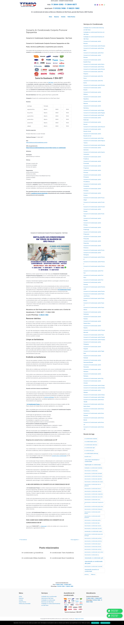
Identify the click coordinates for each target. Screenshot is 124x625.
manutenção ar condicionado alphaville (93, 478)
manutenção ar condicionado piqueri (92, 543)
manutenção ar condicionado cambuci (92, 491)
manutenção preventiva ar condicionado (92, 570)
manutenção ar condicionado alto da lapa (93, 481)
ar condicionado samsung (91, 453)
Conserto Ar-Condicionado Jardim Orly (93, 378)
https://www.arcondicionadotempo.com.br (36, 142)
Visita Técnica (22, 602)
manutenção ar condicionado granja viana (93, 506)
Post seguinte (75, 539)
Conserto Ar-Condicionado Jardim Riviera (94, 69)
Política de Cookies (105, 622)
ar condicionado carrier (91, 441)
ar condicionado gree (89, 450)
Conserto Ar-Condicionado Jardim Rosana (94, 46)
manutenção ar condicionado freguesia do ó (93, 503)
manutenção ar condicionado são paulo (94, 562)
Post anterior (23, 539)
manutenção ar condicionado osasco (93, 531)
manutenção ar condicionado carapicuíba (93, 494)
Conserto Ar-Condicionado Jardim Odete (94, 397)
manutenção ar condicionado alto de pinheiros (92, 485)
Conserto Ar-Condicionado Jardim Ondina (94, 387)
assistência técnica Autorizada (39, 193)
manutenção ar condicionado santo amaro (93, 552)
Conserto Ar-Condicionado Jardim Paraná (94, 337)
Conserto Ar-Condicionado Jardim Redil (94, 115)
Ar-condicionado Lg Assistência (32, 553)
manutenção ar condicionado (90, 470)
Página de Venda (79, 618)
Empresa (21, 598)
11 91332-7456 (59, 8)
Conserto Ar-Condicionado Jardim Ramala (94, 145)
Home (20, 596)
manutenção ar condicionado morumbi (93, 528)
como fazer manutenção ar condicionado (92, 460)
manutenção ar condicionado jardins (92, 520)
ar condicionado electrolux (91, 444)
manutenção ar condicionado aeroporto (93, 476)
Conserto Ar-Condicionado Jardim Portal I (94, 206)
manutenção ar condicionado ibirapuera (93, 509)
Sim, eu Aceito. (95, 622)
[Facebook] (95, 4)
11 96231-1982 (43, 315)
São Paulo (50, 82)
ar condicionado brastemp (91, 438)
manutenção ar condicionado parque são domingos (93, 535)
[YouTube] (102, 4)
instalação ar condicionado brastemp (93, 467)
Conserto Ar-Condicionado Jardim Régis (94, 110)
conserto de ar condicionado (59, 455)
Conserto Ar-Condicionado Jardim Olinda (94, 394)
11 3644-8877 (71, 4)
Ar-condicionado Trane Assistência (62, 553)
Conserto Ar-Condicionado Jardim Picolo (94, 250)
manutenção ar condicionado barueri (92, 488)
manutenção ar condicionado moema (92, 525)
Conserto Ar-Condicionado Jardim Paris (94, 334)
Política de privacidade (24, 603)
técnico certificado (49, 397)
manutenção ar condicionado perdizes (93, 538)
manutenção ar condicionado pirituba (92, 546)
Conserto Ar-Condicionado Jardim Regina (94, 112)
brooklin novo (88, 456)
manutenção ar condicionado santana (92, 549)
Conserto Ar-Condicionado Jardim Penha (94, 291)
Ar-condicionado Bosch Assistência (62, 558)
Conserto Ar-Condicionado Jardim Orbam (94, 385)
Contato (21, 600)
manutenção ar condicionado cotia (92, 499)
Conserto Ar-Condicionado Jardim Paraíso (94, 339)
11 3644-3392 (57, 4)
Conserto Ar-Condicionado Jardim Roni (94, 52)
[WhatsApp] (104, 4)
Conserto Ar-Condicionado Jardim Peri (93, 280)
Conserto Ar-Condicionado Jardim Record (94, 126)
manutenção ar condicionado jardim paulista (92, 512)
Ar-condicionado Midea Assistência (34, 558)
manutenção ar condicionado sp (91, 554)
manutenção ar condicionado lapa (91, 523)
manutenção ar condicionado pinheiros (93, 541)
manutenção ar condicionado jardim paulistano (92, 517)
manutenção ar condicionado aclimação (93, 473)
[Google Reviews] (99, 4)
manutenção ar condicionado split (94, 558)
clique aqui (43, 526)
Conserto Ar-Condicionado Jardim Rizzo (94, 66)
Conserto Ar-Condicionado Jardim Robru (94, 64)
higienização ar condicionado (93, 464)
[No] (122, 623)
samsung (86, 574)
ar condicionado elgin (90, 447)
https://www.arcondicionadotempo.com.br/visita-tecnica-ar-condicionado (46, 147)
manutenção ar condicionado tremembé (93, 566)
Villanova (93, 574)
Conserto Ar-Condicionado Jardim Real (93, 138)
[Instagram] (97, 4)
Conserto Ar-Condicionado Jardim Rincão (94, 85)
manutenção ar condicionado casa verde (93, 496)
